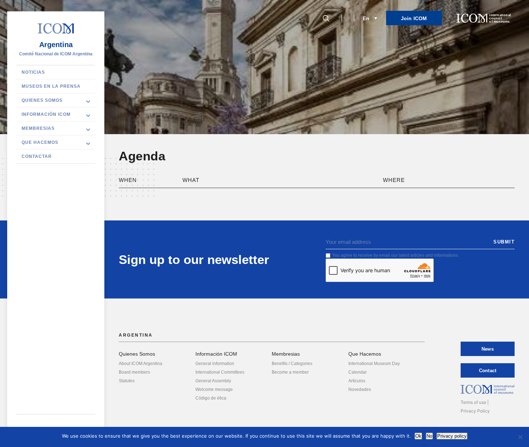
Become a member (290, 372)
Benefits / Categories (292, 363)
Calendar (357, 372)
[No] (520, 437)
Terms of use (473, 402)
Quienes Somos (42, 99)
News (487, 349)
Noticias (33, 71)
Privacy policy (452, 436)
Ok (418, 436)
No (429, 436)
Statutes (127, 380)
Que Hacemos (40, 142)
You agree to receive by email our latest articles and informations (395, 255)
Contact (487, 370)
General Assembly (213, 380)
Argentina (56, 44)
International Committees (219, 372)
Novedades (359, 389)
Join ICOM (414, 18)
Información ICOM (46, 114)
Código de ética (210, 398)
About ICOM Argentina (140, 363)
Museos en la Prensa (51, 85)
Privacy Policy (475, 411)
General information (214, 363)
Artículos (356, 380)
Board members (134, 372)
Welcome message (214, 389)
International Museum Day (374, 363)
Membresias (38, 128)
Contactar (37, 156)
